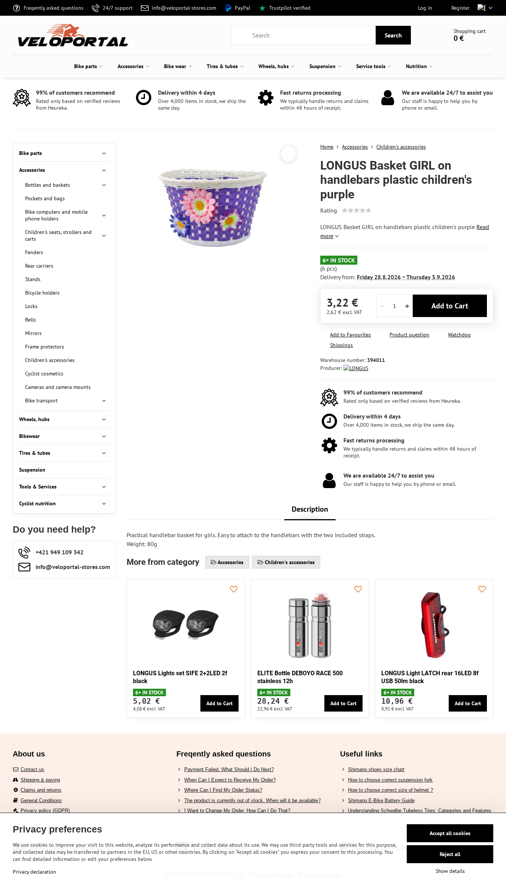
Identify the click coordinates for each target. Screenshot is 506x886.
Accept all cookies (450, 833)
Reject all (450, 854)
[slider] (357, 210)
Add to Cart (449, 306)
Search (393, 35)
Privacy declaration (34, 871)
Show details (450, 871)
